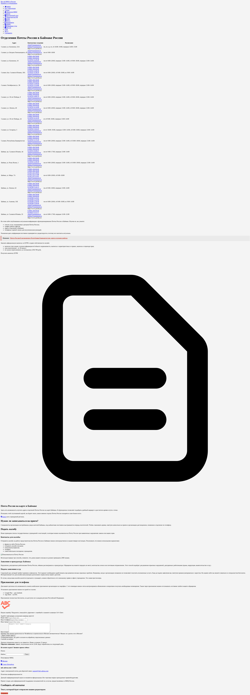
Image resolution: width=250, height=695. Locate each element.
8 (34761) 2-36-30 (33, 162)
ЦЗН (8, 19)
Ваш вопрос (5, 632)
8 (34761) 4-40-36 (33, 71)
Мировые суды (12, 26)
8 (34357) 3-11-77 (33, 212)
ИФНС (8, 24)
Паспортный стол (12, 15)
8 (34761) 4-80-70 (33, 96)
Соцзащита (8, 33)
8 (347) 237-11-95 (33, 176)
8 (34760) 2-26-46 (33, 201)
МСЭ (6, 31)
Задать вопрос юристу (8, 635)
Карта (4, 517)
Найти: (3, 654)
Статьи (7, 10)
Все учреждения (10, 8)
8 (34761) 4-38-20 (33, 72)
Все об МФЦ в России (8, 1)
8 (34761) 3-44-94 (33, 83)
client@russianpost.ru (34, 45)
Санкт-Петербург (8, 664)
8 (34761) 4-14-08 (33, 107)
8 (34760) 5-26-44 (33, 203)
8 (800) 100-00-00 (33, 58)
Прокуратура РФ (12, 17)
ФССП (8, 28)
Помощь (7, 14)
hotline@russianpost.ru (35, 47)
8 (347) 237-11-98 (33, 174)
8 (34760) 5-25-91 (33, 198)
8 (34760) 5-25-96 (33, 200)
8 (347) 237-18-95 (33, 173)
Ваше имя (4, 618)
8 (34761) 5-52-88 (33, 85)
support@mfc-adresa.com (40, 671)
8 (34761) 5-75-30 (33, 140)
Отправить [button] (4, 693)
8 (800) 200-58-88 (33, 56)
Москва (4, 661)
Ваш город (4, 622)
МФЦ (8, 7)
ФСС (8, 21)
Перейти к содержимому (9, 3)
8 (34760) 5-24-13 (33, 187)
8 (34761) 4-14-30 (33, 118)
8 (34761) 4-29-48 (33, 60)
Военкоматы (9, 22)
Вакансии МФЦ (11, 12)
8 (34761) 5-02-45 (33, 129)
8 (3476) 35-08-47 (33, 151)
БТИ (6, 29)
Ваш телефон (5, 620)
